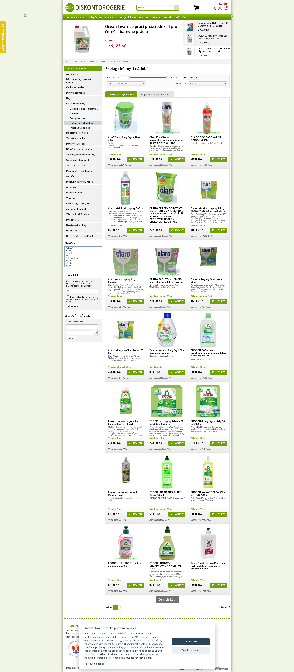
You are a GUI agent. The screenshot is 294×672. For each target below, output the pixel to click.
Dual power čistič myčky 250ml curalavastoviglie (167, 351)
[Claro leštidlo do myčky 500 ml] (125, 188)
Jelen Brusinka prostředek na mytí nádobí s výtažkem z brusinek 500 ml (208, 566)
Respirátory (71, 230)
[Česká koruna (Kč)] (220, 4)
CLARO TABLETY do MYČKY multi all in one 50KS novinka (166, 280)
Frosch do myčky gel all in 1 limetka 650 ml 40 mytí (124, 422)
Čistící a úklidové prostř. (78, 160)
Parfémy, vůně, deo (75, 143)
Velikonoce (71, 198)
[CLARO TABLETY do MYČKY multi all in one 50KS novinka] (166, 259)
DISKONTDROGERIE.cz (75, 61)
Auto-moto (71, 187)
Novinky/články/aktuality (129, 17)
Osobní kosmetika (75, 87)
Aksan (68, 255)
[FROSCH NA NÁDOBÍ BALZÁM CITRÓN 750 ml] (208, 472)
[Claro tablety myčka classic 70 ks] (125, 330)
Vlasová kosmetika (75, 138)
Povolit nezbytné (191, 650)
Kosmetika (75, 113)
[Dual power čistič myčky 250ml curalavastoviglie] (166, 330)
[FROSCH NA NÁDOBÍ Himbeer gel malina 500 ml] (125, 543)
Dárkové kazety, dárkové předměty (78, 80)
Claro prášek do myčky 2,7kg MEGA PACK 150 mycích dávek (208, 209)
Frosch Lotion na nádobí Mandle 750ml (122, 493)
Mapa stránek (72, 668)
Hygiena (70, 98)
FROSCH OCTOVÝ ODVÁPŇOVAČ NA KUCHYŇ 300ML (165, 566)
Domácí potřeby (74, 192)
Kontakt (168, 17)
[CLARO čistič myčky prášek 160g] (125, 117)
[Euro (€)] (225, 4)
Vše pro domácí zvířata (77, 214)
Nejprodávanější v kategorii (155, 94)
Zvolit (179, 230)
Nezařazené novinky (76, 225)
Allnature (70, 263)
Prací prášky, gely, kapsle (79, 171)
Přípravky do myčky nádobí (79, 182)
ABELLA (69, 248)
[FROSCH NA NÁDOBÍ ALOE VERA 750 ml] (166, 472)
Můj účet (181, 17)
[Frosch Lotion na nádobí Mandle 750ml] (125, 472)
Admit (68, 250)
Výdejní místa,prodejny (100, 17)
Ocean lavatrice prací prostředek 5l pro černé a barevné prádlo (141, 29)
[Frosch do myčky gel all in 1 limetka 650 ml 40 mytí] (125, 401)
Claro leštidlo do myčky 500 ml (126, 208)
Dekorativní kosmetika (77, 133)
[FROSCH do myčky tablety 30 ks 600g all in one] (166, 401)
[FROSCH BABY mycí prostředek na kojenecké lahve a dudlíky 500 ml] (208, 330)
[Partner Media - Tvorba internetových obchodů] (221, 668)
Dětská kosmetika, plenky (79, 149)
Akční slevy (72, 74)
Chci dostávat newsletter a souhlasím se (83, 299)
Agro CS (69, 253)
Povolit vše (191, 641)
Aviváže (70, 176)
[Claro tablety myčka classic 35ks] (208, 259)
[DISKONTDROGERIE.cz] (95, 7)
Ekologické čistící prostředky (84, 108)
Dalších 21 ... (167, 599)
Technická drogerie (75, 165)
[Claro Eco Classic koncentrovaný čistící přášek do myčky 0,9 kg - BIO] (166, 117)
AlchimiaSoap (72, 258)
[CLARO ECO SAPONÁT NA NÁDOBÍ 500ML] (208, 117)
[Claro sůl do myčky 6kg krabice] (125, 259)
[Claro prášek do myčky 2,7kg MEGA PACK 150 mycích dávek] (208, 188)
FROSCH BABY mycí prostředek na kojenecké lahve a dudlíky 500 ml (208, 353)
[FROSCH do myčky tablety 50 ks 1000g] (208, 401)
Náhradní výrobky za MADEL (80, 236)
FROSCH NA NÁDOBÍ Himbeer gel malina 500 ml (125, 564)
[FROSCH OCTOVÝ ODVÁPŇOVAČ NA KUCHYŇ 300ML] (166, 543)
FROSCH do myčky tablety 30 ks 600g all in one (166, 422)
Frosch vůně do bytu (80, 128)
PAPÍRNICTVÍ (73, 220)
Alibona (69, 260)
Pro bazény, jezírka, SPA (78, 203)
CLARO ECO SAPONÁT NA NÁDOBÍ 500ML (206, 138)
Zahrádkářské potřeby (77, 209)
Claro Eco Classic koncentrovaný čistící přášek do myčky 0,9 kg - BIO (166, 140)
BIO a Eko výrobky (97, 61)
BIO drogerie (153, 17)
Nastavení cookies (94, 663)
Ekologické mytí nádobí (121, 94)
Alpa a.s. (70, 266)
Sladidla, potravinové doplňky (80, 154)
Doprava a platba (74, 17)
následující (224, 607)
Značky (69, 243)
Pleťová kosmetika (75, 93)
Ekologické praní (78, 118)
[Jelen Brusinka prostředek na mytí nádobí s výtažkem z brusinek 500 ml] (208, 543)
